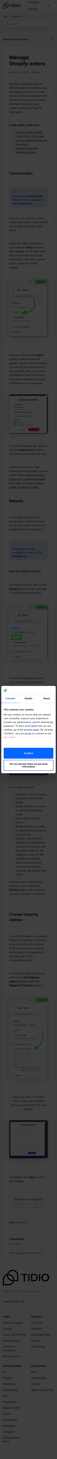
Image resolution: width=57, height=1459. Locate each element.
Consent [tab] (10, 698)
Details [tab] (28, 698)
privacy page (31, 729)
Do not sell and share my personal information (28, 765)
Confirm (28, 753)
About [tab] (46, 698)
